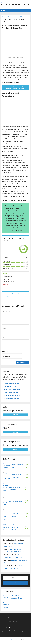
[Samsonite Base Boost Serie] (6, 515)
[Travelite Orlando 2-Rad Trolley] (5, 488)
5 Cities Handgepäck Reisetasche (16, 527)
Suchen (15, 582)
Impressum (4, 631)
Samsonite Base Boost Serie (15, 515)
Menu (3, 10)
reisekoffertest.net (10, 639)
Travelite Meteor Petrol (16, 501)
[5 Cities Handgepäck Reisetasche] (6, 527)
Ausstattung (5, 346)
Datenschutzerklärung (16, 631)
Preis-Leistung (6, 356)
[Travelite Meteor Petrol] (5, 501)
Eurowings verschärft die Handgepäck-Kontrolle (17, 597)
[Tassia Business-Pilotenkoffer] (6, 476)
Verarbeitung (5, 342)
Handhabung (5, 351)
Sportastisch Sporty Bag (17, 466)
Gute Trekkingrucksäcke (12, 395)
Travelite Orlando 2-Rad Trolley (15, 488)
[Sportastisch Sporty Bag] (6, 466)
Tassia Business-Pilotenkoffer (17, 476)
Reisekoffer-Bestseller (11, 383)
